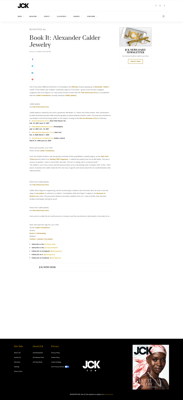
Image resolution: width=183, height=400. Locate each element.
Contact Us (17, 357)
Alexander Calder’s (101, 87)
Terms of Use (18, 371)
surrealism (40, 193)
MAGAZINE (33, 16)
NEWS (20, 16)
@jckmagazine (56, 251)
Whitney (74, 87)
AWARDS (76, 16)
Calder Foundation (43, 95)
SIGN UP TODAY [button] (135, 61)
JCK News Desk (47, 267)
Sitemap (16, 367)
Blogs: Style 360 (38, 29)
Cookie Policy (55, 357)
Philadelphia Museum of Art (42, 127)
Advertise (17, 362)
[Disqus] (70, 300)
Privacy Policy (55, 353)
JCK (23, 5)
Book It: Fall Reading (38, 233)
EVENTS (47, 16)
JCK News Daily (49, 244)
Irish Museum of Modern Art (42, 138)
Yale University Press (89, 92)
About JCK (17, 353)
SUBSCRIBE (91, 16)
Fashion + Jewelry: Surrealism (41, 239)
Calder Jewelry (70, 95)
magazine (59, 159)
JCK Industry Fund (38, 357)
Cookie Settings (56, 362)
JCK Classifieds (37, 362)
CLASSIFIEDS (61, 16)
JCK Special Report (51, 248)
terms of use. (108, 394)
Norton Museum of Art (88, 118)
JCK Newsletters (38, 353)
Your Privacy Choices (57, 367)
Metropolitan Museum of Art (43, 132)
